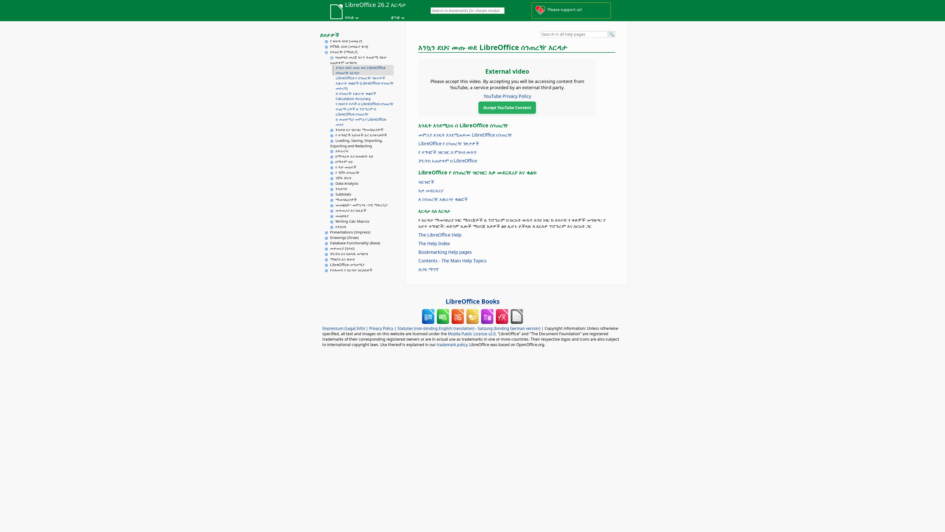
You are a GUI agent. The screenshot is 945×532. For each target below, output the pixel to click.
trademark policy (452, 344)
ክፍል (349, 17)
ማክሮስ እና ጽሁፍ (342, 259)
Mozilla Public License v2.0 (472, 333)
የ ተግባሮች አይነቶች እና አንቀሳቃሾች (361, 135)
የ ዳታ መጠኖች (345, 167)
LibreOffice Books (473, 301)
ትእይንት (341, 188)
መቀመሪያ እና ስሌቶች (350, 210)
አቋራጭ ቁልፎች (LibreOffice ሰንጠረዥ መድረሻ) (365, 86)
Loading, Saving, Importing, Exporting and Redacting (356, 143)
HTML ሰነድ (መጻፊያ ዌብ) (349, 46)
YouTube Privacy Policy (507, 96)
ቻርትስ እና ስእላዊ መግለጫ (349, 253)
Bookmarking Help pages (445, 252)
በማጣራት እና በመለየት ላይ (354, 156)
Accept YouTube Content (507, 107)
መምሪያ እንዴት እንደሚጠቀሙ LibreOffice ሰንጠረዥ (465, 135)
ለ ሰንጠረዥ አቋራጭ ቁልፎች (356, 93)
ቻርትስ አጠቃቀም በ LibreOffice (447, 160)
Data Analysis (346, 183)
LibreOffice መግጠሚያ (347, 264)
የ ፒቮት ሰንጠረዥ (347, 172)
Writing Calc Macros (352, 221)
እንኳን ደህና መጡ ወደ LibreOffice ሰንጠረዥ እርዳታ (360, 70)
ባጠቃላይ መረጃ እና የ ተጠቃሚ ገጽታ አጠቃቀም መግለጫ (358, 60)
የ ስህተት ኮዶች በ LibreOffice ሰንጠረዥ (365, 103)
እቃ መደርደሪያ (430, 190)
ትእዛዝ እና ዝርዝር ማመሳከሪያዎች (359, 129)
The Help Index (434, 243)
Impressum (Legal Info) (343, 328)
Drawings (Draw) (344, 237)
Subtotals (343, 194)
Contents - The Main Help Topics (452, 260)
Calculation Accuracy (353, 98)
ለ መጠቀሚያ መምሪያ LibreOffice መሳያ (361, 122)
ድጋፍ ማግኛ (428, 269)
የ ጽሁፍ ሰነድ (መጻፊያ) (346, 40)
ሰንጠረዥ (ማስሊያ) (344, 51)
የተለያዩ (340, 226)
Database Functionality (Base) (355, 242)
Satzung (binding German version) (509, 328)
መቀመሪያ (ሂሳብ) (342, 248)
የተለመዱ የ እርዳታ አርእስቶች (351, 269)
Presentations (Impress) (350, 232)
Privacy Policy (381, 328)
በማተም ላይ (344, 161)
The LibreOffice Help (439, 235)
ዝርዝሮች (426, 182)
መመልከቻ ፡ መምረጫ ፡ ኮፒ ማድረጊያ (361, 204)
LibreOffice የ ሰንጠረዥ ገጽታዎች (360, 77)
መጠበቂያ (342, 215)
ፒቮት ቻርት (343, 177)
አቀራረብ (341, 150)
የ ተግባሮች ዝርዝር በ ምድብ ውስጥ (447, 152)
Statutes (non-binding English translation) (435, 328)
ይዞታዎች (329, 34)
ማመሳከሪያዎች (346, 199)
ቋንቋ (395, 17)
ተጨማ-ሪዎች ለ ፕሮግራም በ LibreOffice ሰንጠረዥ (356, 111)
